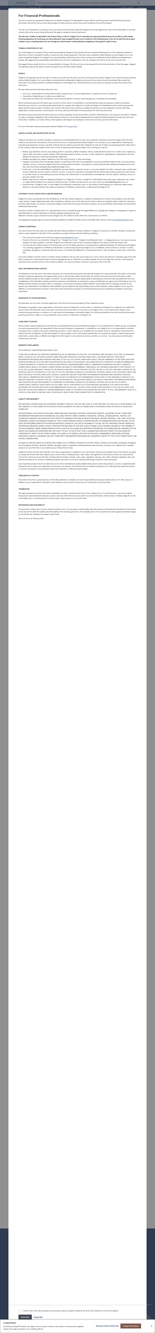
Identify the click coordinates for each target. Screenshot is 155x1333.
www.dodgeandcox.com (69, 237)
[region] (77, 1326)
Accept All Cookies (130, 1326)
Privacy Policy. (72, 126)
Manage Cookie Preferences (107, 1326)
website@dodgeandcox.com (122, 220)
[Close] (151, 1326)
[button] (38, 1317)
